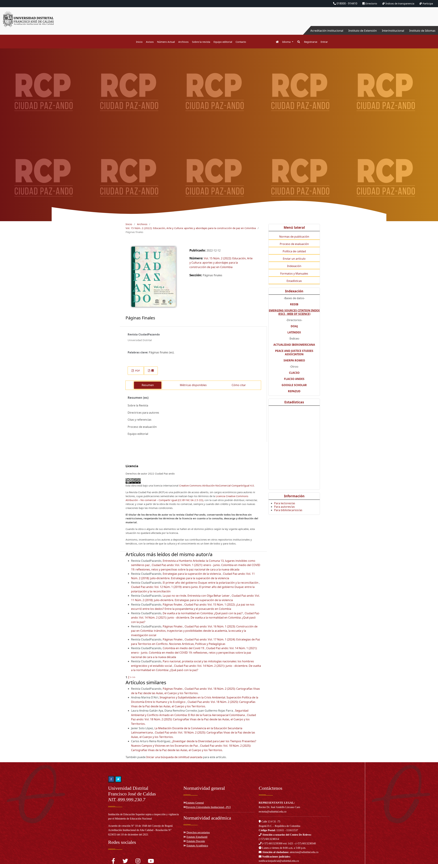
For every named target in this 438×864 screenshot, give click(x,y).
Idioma (286, 41)
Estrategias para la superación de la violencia (192, 574)
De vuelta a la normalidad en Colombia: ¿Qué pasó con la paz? (203, 613)
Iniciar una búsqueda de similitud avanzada (174, 757)
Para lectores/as (284, 503)
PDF (137, 370)
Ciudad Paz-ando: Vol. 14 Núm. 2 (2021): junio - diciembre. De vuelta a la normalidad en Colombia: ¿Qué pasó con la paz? (195, 617)
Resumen (148, 385)
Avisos (150, 41)
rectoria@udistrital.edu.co (272, 811)
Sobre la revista (201, 41)
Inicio (139, 41)
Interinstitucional (393, 31)
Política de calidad (294, 251)
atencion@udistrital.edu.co (290, 852)
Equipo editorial (223, 41)
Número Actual (166, 41)
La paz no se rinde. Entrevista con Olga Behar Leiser (196, 595)
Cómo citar (239, 385)
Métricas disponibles (193, 385)
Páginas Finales (173, 626)
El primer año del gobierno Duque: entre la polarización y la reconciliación (211, 582)
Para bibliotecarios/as (288, 510)
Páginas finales (173, 604)
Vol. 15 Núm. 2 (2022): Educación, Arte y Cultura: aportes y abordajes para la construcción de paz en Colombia (191, 228)
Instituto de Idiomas (422, 31)
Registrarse (310, 41)
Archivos (183, 41)
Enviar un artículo (294, 259)
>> (133, 677)
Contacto (241, 41)
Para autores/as (284, 507)
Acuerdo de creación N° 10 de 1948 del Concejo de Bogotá (140, 825)
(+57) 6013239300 (272, 843)
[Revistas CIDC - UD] (275, 42)
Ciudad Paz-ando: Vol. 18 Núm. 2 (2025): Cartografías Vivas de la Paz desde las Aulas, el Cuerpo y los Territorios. (193, 719)
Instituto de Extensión (362, 31)
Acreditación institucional (326, 31)
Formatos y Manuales (294, 273)
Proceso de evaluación (294, 244)
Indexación (294, 266)
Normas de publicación (294, 236)
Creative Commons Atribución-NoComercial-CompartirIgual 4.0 (216, 485)
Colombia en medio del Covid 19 (184, 648)
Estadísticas (294, 281)
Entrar (324, 41)
